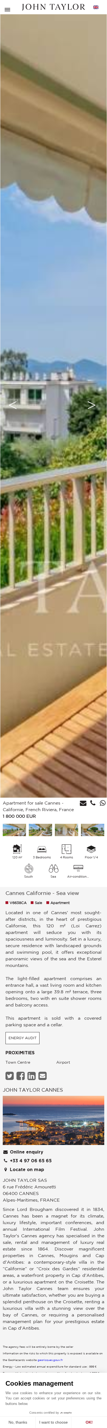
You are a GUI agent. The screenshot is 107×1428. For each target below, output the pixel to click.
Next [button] (91, 405)
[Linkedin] (32, 1076)
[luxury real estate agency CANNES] (53, 1122)
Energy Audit (22, 1038)
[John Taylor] (53, 7)
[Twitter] (10, 1076)
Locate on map (26, 1170)
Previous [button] (12, 405)
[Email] (43, 1076)
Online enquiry (26, 1152)
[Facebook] (21, 1076)
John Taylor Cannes (33, 1090)
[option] (53, 405)
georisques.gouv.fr (50, 1360)
